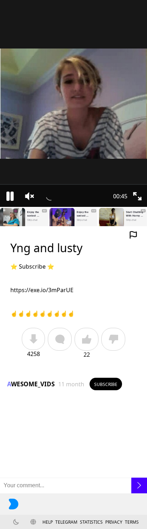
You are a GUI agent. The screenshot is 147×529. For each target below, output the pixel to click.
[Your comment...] (73, 485)
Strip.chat (32, 220)
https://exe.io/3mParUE (42, 290)
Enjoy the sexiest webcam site (35, 214)
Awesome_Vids (31, 384)
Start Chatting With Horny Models (135, 214)
